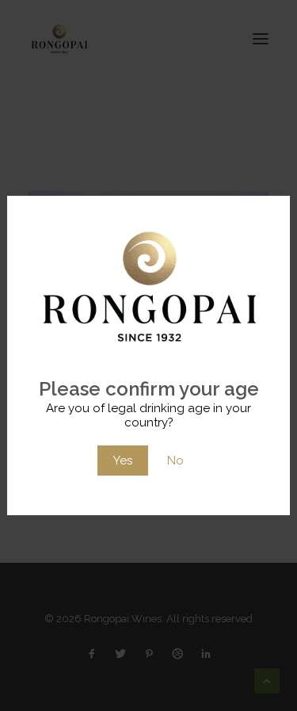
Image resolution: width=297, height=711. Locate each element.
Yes (122, 460)
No (175, 460)
